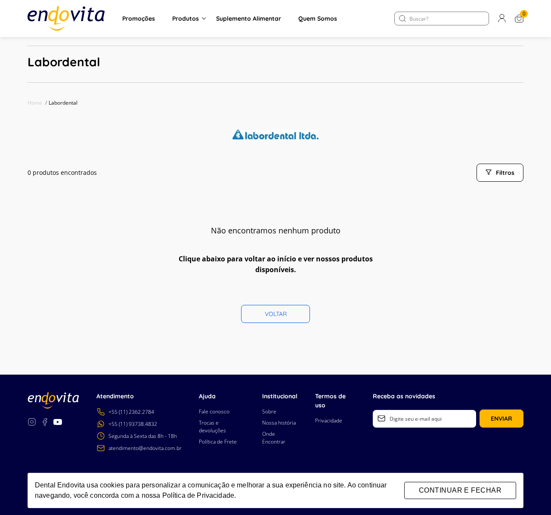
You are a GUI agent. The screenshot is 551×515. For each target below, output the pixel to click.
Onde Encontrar (273, 437)
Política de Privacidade (198, 495)
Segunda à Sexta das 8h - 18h (142, 436)
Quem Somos (317, 18)
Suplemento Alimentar (248, 18)
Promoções (138, 18)
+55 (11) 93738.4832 (132, 424)
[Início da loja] (66, 18)
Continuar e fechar (460, 490)
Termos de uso (330, 400)
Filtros (505, 173)
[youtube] (57, 423)
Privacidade (328, 420)
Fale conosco (214, 411)
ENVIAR (501, 418)
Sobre (269, 411)
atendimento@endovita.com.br (145, 448)
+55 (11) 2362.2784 (131, 412)
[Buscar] (402, 18)
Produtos (185, 18)
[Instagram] (32, 423)
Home (37, 102)
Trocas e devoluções (212, 426)
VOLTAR (276, 314)
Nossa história (279, 422)
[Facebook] (44, 423)
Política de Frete (218, 441)
